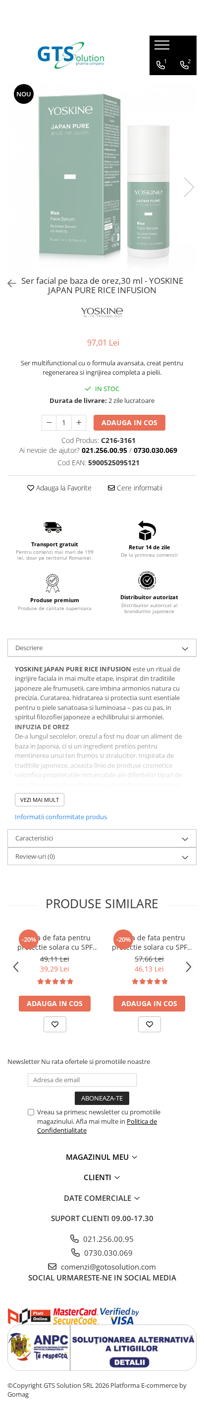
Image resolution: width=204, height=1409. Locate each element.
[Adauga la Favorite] (55, 1024)
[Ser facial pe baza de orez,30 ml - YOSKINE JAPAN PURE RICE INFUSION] (102, 177)
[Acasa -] (70, 55)
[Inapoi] (7, 283)
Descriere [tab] (29, 647)
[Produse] (163, 48)
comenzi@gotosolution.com (107, 1267)
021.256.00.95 (107, 1239)
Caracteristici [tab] (34, 838)
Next (189, 187)
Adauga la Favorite (63, 487)
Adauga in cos (129, 422)
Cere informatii (138, 487)
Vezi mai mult (39, 799)
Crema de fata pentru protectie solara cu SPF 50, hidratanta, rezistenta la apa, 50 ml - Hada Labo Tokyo (149, 942)
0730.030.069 (107, 1253)
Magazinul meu (98, 1157)
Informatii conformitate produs (61, 816)
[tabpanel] (102, 177)
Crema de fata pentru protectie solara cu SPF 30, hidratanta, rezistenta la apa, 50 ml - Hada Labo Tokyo (55, 942)
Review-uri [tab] (35, 856)
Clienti (98, 1177)
